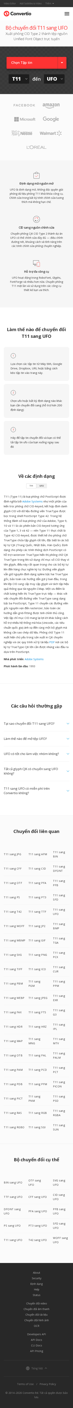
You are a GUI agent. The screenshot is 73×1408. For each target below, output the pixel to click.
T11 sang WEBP (14, 998)
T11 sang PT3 (37, 897)
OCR (36, 1326)
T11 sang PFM (37, 1084)
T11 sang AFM (37, 854)
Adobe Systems (32, 501)
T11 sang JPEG (38, 998)
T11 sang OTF (13, 883)
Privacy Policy (47, 1384)
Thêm (48, 3)
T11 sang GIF (37, 940)
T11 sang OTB (13, 1055)
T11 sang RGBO (14, 1127)
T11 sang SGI (37, 1127)
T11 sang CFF (13, 868)
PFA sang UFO (37, 1211)
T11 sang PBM (13, 983)
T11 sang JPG (12, 854)
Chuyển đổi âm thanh (36, 1309)
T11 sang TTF (37, 911)
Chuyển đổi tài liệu (36, 1314)
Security (36, 1278)
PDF (52, 642)
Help (36, 1289)
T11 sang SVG (13, 955)
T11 (31, 485)
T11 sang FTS (37, 1012)
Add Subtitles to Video (31, 3)
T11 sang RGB (37, 1113)
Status (36, 1295)
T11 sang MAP (13, 1041)
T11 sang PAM (13, 1069)
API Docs (36, 1340)
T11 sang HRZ (37, 1026)
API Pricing (36, 1351)
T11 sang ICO (37, 969)
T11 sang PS (12, 897)
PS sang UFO (12, 1225)
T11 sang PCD (37, 1069)
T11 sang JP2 (36, 926)
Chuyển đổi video (36, 1303)
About (36, 1272)
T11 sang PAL (37, 1055)
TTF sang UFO (13, 1197)
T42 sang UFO (37, 1240)
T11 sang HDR (13, 1026)
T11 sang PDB (13, 1084)
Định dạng (36, 1284)
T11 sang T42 (13, 911)
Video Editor (10, 3)
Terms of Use (25, 1384)
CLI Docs (36, 1345)
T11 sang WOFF (14, 926)
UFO (41, 485)
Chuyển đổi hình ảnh (36, 1320)
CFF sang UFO (37, 1197)
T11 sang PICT (13, 1098)
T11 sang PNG (37, 955)
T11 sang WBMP (14, 940)
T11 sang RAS (13, 1113)
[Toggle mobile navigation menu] (67, 13)
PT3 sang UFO (37, 1225)
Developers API (36, 1334)
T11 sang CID (37, 868)
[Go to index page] (17, 13)
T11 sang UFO (13, 1240)
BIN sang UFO (13, 1182)
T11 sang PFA (37, 883)
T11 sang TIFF (13, 969)
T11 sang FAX (13, 1012)
